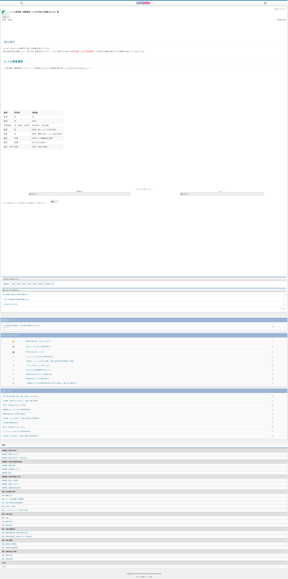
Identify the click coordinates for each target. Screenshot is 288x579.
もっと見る (282, 308)
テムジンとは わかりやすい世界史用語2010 (40, 357)
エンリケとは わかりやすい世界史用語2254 (16, 431)
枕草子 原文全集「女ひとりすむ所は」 (15, 405)
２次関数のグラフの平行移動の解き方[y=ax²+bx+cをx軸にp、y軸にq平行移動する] (51, 383)
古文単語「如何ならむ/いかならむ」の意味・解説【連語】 (20, 401)
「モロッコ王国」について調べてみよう (38, 365)
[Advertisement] (144, 28)
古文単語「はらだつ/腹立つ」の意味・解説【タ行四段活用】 (21, 418)
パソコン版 (148, 577)
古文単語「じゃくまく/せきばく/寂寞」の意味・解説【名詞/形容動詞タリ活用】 (50, 361)
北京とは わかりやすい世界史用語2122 (38, 346)
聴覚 (18, 284)
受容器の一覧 (49, 284)
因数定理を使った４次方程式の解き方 (37, 378)
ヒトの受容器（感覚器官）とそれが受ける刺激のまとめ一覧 (21, 326)
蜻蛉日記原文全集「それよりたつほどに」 (39, 341)
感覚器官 (6, 284)
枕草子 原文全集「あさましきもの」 (14, 427)
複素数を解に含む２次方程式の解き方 (14, 414)
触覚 (34, 284)
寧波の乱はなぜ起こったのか (35, 352)
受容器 (41, 284)
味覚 (29, 284)
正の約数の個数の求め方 (10, 422)
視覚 (13, 284)
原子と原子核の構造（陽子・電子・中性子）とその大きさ (20, 396)
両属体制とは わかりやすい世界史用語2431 (16, 409)
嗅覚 (23, 284)
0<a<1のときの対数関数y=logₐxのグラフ (38, 370)
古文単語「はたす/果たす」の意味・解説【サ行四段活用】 (20, 436)
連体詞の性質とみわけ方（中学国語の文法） (39, 374)
